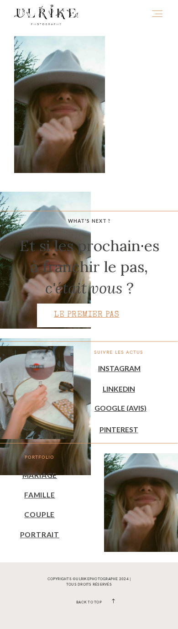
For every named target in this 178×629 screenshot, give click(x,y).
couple (39, 514)
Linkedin (119, 389)
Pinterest (118, 429)
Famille (39, 495)
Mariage (39, 475)
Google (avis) (120, 408)
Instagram (119, 368)
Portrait (39, 534)
